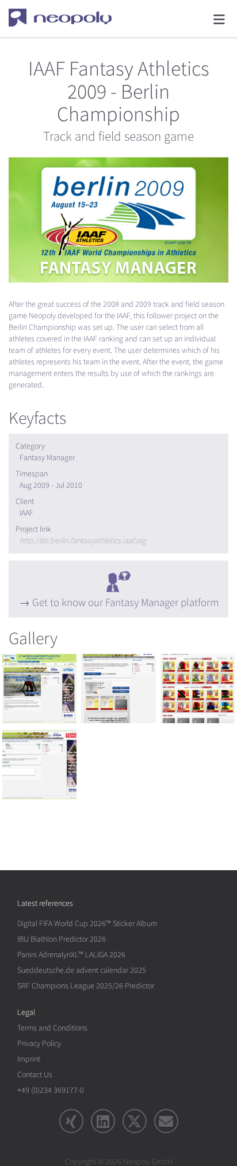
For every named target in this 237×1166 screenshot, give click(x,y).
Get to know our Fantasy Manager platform (125, 603)
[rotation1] (39, 688)
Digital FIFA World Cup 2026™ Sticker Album (87, 923)
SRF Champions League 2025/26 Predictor (85, 986)
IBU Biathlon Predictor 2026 (61, 939)
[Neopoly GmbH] (68, 17)
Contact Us (34, 1075)
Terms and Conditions (52, 1028)
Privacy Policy (39, 1043)
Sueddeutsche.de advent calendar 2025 (81, 970)
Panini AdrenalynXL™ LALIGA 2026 (71, 955)
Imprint (28, 1059)
